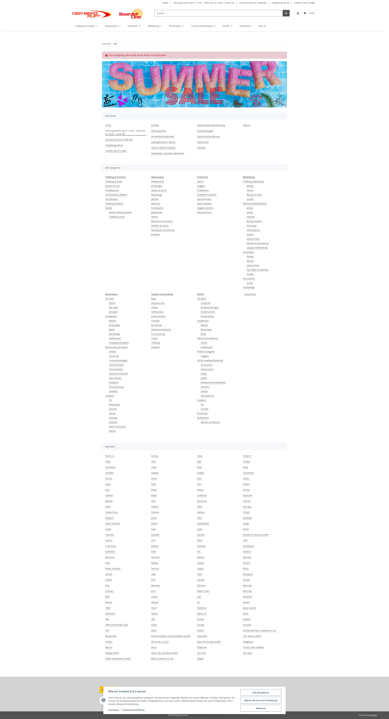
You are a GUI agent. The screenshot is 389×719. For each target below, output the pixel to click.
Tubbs (200, 568)
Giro (107, 489)
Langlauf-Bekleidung (257, 247)
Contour (109, 591)
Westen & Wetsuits (210, 422)
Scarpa (154, 455)
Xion (199, 478)
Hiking (154, 307)
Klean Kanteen (112, 523)
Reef (199, 467)
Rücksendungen (205, 130)
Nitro (153, 647)
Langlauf (109, 395)
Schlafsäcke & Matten (116, 194)
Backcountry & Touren (116, 347)
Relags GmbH (112, 652)
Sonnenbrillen (204, 199)
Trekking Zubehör (114, 203)
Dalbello (201, 545)
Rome (246, 529)
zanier (246, 478)
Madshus (202, 607)
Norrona (155, 557)
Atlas (153, 630)
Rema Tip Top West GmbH (164, 652)
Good (154, 489)
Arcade (200, 624)
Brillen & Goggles (206, 351)
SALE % (262, 25)
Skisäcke (113, 417)
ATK (107, 630)
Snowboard (111, 316)
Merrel (108, 647)
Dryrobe (155, 534)
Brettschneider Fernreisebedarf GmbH (170, 636)
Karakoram (248, 545)
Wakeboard (203, 417)
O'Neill (246, 512)
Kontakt (155, 125)
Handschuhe (253, 238)
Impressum (113, 709)
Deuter (108, 574)
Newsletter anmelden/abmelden (167, 153)
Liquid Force (111, 512)
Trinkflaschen (112, 190)
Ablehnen (261, 708)
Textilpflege (249, 287)
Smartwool (248, 472)
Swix (153, 574)
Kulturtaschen (158, 316)
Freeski (112, 351)
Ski (110, 400)
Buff (107, 596)
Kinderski (205, 303)
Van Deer (113, 307)
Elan (153, 591)
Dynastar (155, 585)
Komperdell (203, 523)
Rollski (112, 430)
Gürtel (250, 282)
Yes (199, 551)
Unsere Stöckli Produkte (163, 147)
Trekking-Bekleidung (253, 181)
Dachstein (202, 636)
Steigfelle (113, 382)
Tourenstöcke (116, 369)
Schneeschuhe (116, 386)
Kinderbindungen (210, 307)
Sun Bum (201, 652)
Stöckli (112, 303)
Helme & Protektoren (207, 338)
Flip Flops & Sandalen (258, 269)
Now (107, 562)
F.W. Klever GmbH (252, 636)
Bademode (156, 212)
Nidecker (247, 596)
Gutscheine (250, 294)
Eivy (107, 585)
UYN (153, 461)
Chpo (108, 484)
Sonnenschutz (204, 212)
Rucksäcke (156, 325)
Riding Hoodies (254, 221)
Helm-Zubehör (204, 203)
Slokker (200, 472)
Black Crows (203, 591)
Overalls (251, 216)
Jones (154, 517)
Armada (247, 624)
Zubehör (155, 234)
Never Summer (113, 568)
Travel (154, 338)
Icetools (109, 495)
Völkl (107, 607)
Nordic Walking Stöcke (120, 212)
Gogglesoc (248, 641)
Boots (112, 329)
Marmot (247, 557)
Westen (155, 199)
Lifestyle (155, 320)
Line (153, 540)
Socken (250, 199)
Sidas (200, 455)
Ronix (246, 568)
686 (107, 619)
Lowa (199, 529)
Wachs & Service (117, 426)
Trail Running (158, 333)
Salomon (109, 534)
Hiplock (201, 512)
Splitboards (115, 338)
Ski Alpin (109, 298)
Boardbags (156, 194)
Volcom (200, 579)
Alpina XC (202, 613)
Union (108, 529)
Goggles (201, 185)
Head (154, 607)
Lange (246, 523)
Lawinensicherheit (118, 373)
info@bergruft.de (280, 2)
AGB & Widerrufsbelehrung (211, 125)
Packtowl (247, 517)
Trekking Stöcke (117, 216)
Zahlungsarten (158, 130)
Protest (246, 461)
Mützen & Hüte (254, 194)
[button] (297, 13)
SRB (199, 461)
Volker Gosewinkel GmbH (118, 658)
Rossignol (248, 574)
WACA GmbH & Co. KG (162, 658)
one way (247, 506)
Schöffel (109, 472)
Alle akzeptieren (260, 692)
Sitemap (201, 147)
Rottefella (110, 551)
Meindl (154, 602)
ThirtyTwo (110, 467)
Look (153, 529)
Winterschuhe (112, 185)
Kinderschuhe (208, 311)
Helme (154, 216)
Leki (199, 596)
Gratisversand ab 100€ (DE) (253, 2)
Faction (109, 641)
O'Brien (155, 506)
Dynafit (200, 534)
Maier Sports (249, 607)
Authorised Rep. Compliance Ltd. (259, 630)
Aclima (200, 619)
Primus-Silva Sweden (253, 647)
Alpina (154, 613)
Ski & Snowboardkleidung (210, 360)
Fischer (246, 579)
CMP (245, 540)
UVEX (107, 461)
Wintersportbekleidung (255, 203)
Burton (108, 602)
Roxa (245, 467)
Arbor (154, 624)
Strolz (154, 478)
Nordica (247, 551)
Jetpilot (108, 500)
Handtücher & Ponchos (163, 230)
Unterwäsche (253, 230)
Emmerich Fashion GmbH (256, 534)
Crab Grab (110, 545)
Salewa (154, 472)
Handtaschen (158, 303)
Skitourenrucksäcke (161, 329)
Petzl (199, 517)
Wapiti (200, 658)
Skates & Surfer (159, 190)
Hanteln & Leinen (160, 225)
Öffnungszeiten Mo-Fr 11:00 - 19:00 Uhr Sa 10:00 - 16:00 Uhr (203, 2)
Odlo (199, 506)
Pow (153, 500)
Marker (200, 557)
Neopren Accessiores (162, 221)
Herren (250, 190)
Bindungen (156, 185)
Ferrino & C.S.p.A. (160, 641)
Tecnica (155, 568)
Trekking (155, 342)
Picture (246, 562)
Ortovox (155, 512)
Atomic (200, 630)
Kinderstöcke (207, 316)
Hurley (246, 489)
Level (107, 506)
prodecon (202, 495)
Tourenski (114, 355)
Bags (153, 298)
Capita (154, 596)
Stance (108, 478)
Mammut (110, 557)
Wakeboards (157, 181)
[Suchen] (286, 13)
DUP (153, 579)
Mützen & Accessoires (258, 243)
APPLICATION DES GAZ (116, 624)
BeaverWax (111, 636)
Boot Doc (247, 591)
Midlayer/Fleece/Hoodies (213, 382)
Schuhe (113, 408)
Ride (153, 551)
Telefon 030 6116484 (304, 2)
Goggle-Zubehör (205, 207)
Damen (250, 185)
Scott (153, 467)
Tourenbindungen (118, 360)
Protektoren (203, 190)
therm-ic (109, 455)
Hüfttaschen (157, 311)
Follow (246, 484)
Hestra (200, 489)
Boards (112, 320)
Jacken (250, 207)
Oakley (200, 562)
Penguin (109, 517)
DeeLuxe (247, 585)
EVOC (200, 540)
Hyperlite (247, 495)
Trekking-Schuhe (113, 181)
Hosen (250, 212)
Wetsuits (155, 203)
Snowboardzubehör (119, 342)
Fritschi (246, 500)
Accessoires (249, 278)
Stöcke (108, 207)
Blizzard (201, 585)
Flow (153, 484)
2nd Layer (252, 225)
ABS (153, 619)
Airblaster (110, 613)
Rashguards (157, 207)
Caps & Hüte (253, 265)
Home (165, 2)
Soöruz (108, 540)
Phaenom (202, 647)
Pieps (154, 495)
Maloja (154, 562)
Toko (199, 574)
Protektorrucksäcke (206, 194)
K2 (198, 602)
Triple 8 (247, 455)
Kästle (154, 523)
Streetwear (248, 252)
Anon (245, 613)
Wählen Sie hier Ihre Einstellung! (260, 700)
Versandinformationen (162, 136)
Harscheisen (115, 378)
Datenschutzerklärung (133, 709)
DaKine (154, 545)
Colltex (108, 579)
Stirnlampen (111, 199)
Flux (199, 484)
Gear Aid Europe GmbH (209, 641)
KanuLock (202, 500)
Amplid (246, 619)
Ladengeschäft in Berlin (163, 142)
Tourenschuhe (116, 364)
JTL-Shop (373, 715)
